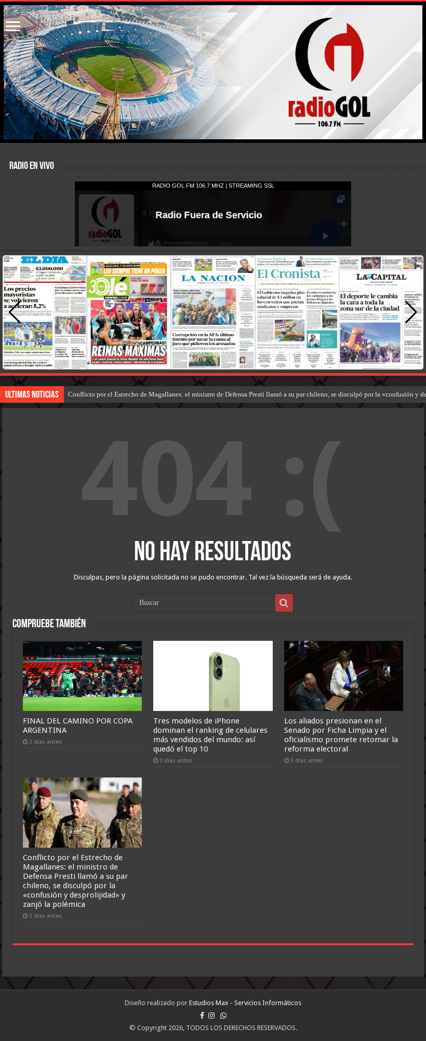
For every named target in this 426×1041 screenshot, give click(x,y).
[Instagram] (211, 1015)
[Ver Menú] (13, 27)
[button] (411, 312)
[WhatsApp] (223, 1015)
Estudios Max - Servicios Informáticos (245, 1003)
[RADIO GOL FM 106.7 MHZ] (213, 72)
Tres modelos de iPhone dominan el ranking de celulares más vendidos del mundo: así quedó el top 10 (210, 735)
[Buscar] (284, 603)
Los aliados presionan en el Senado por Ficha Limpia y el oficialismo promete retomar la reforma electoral (341, 735)
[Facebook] (202, 1015)
